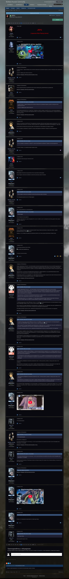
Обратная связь (42, 575)
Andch (11, 164)
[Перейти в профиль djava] (11, 88)
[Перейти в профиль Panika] (7, 16)
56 (30, 544)
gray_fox (11, 425)
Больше (50, 6)
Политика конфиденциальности (32, 575)
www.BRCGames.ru (19, 4)
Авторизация (52, 15)
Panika (13, 17)
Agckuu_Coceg (11, 77)
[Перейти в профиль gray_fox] (11, 421)
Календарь (13, 8)
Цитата (20, 37)
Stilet (11, 110)
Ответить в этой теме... (17, 554)
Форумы (7, 8)
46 (11, 544)
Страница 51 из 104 (40, 544)
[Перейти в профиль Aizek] (11, 125)
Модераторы (23, 8)
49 (17, 544)
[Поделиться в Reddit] (6, 563)
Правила (18, 8)
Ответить (57, 19)
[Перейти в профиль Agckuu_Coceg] (11, 71)
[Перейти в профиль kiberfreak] (11, 289)
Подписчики (58, 15)
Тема (24, 575)
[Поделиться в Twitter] (8, 563)
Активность (32, 4)
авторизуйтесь (40, 550)
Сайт (26, 4)
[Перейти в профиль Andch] (11, 160)
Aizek (27, 348)
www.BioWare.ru (10, 4)
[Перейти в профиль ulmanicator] (11, 44)
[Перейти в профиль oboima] (11, 175)
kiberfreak (11, 294)
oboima (27, 191)
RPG (21, 17)
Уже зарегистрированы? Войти (49, 1)
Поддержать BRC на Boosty (34, 13)
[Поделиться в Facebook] (10, 563)
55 (28, 544)
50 (19, 544)
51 (21, 544)
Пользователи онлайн (31, 8)
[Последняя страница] (35, 23)
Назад (9, 544)
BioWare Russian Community (15, 2)
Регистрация (60, 1)
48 (15, 544)
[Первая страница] (6, 23)
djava (11, 92)
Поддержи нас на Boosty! (41, 4)
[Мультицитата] (17, 37)
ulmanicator (11, 48)
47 (13, 544)
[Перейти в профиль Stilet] (11, 104)
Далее (33, 544)
